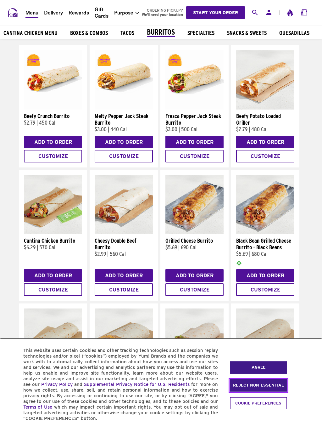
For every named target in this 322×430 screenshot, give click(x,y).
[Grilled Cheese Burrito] (194, 232)
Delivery (53, 12)
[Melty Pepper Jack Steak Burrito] (124, 107)
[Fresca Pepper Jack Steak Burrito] (194, 107)
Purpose (123, 12)
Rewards (79, 12)
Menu (31, 12)
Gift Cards (101, 12)
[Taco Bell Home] (13, 12)
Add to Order (53, 142)
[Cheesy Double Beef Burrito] (124, 232)
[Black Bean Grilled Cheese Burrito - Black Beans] (265, 232)
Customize (53, 156)
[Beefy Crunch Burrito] (53, 107)
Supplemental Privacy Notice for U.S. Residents (137, 384)
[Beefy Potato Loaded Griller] (265, 107)
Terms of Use (38, 407)
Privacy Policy (57, 384)
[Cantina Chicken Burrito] (53, 232)
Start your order (215, 12)
